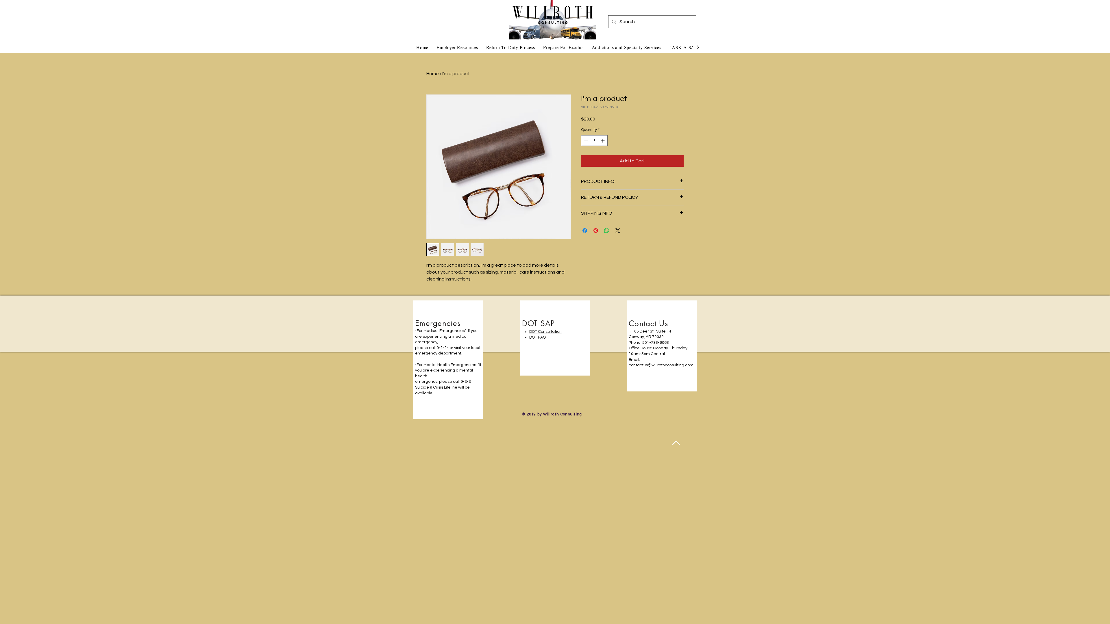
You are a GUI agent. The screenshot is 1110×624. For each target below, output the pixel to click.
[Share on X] (617, 230)
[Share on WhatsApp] (606, 230)
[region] (448, 359)
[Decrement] (585, 140)
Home (432, 73)
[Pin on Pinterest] (595, 230)
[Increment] (603, 140)
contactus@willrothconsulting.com (661, 365)
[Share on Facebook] (584, 230)
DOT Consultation (545, 332)
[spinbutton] (594, 140)
